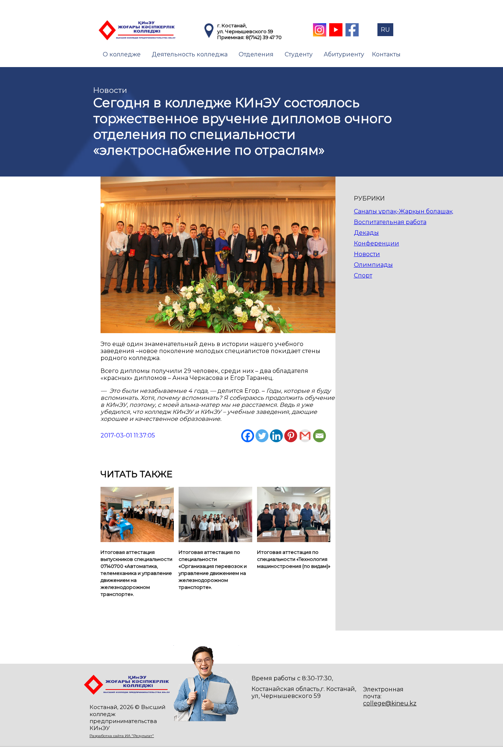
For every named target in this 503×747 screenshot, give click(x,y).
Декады (366, 232)
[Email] (319, 435)
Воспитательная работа (390, 222)
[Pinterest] (290, 435)
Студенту (299, 54)
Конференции (376, 243)
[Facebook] (247, 435)
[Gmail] (305, 435)
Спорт (363, 275)
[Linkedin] (276, 435)
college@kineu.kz (389, 703)
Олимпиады (373, 264)
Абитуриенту (344, 54)
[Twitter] (262, 435)
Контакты (386, 54)
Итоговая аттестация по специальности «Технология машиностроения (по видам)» (293, 559)
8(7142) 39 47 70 (264, 37)
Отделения (256, 54)
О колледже (122, 54)
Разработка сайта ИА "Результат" (121, 735)
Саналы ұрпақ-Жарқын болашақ (403, 211)
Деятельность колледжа (190, 54)
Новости (367, 254)
